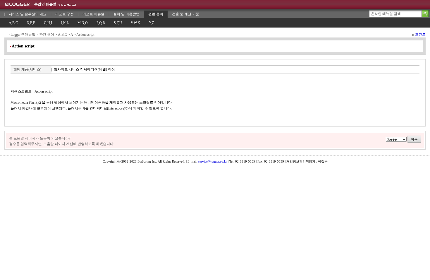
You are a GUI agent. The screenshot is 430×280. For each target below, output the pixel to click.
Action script (85, 35)
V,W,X (135, 23)
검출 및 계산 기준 (185, 14)
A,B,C (13, 23)
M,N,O (83, 23)
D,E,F (31, 23)
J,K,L (65, 23)
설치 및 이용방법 (126, 14)
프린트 (420, 35)
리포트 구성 (64, 14)
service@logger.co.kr (212, 161)
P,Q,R (101, 23)
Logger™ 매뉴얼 (23, 35)
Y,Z (151, 23)
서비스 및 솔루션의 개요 (28, 14)
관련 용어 (155, 14)
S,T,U (118, 23)
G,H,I (48, 23)
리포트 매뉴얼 (93, 14)
